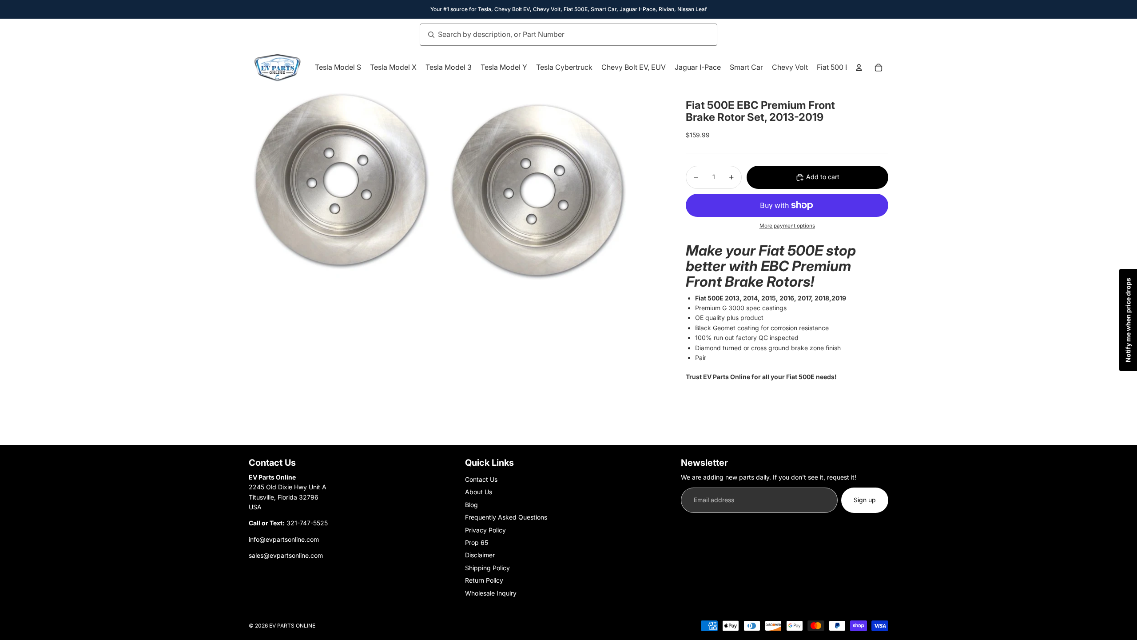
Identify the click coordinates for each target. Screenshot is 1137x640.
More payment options (787, 226)
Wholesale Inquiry (491, 593)
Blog (471, 504)
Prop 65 (476, 542)
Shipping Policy (487, 568)
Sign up (865, 500)
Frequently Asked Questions (506, 517)
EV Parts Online (292, 625)
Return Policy (484, 580)
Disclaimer (480, 555)
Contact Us (481, 479)
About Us (478, 492)
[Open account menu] (859, 67)
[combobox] (558, 34)
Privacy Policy (485, 530)
